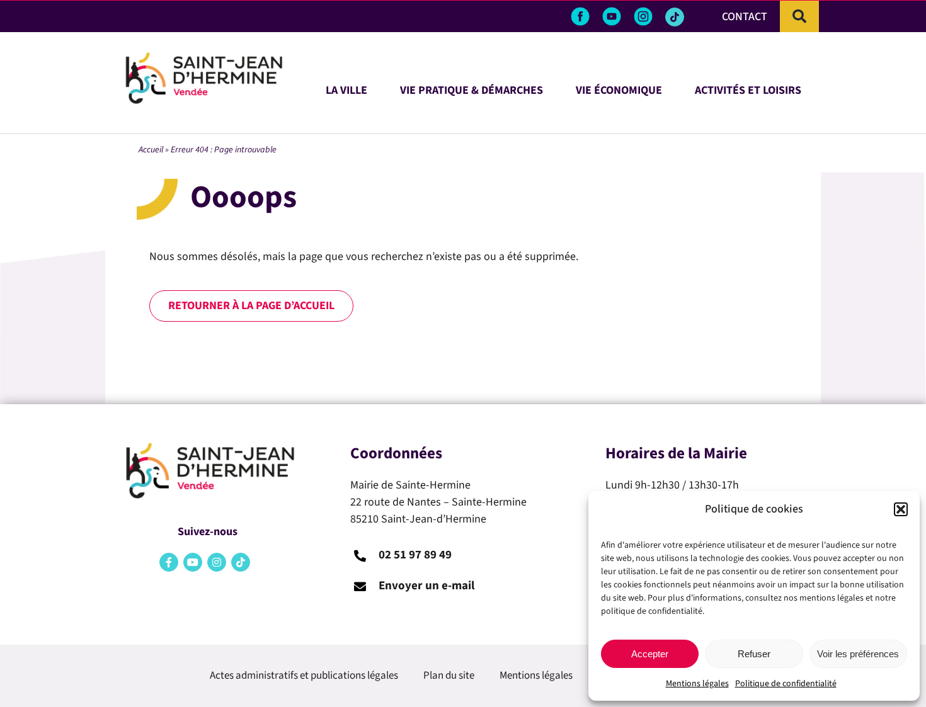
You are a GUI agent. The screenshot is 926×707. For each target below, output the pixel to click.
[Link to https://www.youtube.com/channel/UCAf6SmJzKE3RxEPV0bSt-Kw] (192, 562)
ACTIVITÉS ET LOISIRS (748, 88)
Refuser (754, 653)
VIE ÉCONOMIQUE (619, 88)
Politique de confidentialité (786, 683)
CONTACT (744, 17)
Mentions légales (697, 683)
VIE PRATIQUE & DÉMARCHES (471, 88)
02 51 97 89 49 (415, 554)
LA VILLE (346, 88)
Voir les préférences (858, 653)
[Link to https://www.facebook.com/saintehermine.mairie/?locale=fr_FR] (168, 562)
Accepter (649, 653)
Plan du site (448, 675)
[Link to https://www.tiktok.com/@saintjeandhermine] (674, 17)
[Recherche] (799, 16)
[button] (901, 509)
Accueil (151, 150)
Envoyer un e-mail (426, 585)
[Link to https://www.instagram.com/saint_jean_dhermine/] (216, 562)
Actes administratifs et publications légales (304, 675)
